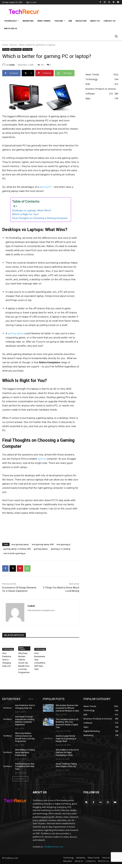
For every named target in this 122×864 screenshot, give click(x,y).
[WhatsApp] (27, 568)
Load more (19, 778)
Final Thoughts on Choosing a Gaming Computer (40, 218)
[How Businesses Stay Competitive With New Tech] (40, 646)
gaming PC (45, 186)
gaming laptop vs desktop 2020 (17, 549)
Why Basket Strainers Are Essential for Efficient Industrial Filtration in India (67, 708)
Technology (27, 49)
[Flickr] (100, 802)
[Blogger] (86, 802)
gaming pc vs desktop (60, 549)
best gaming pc (64, 544)
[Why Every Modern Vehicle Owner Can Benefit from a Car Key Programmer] (24, 646)
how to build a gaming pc (14, 553)
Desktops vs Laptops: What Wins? (31, 210)
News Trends (16, 49)
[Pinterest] (20, 568)
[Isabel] (4, 64)
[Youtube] (118, 2)
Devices (13, 44)
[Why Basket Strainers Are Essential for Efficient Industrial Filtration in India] (48, 708)
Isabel (12, 65)
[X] (109, 2)
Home (5, 44)
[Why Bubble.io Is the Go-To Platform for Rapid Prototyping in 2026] (48, 752)
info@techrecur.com (53, 846)
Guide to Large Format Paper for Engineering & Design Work (66, 739)
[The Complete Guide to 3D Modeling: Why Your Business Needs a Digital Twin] (48, 722)
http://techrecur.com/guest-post (41, 610)
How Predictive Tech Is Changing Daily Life (6, 659)
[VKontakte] (115, 802)
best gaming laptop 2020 (43, 544)
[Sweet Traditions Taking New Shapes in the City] (48, 766)
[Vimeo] (113, 2)
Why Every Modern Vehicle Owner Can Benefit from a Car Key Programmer (24, 663)
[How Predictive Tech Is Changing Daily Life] (8, 646)
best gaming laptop (20, 544)
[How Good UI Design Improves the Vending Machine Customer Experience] (7, 719)
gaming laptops (41, 549)
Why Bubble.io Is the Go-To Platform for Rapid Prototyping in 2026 (67, 752)
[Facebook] (100, 2)
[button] (116, 36)
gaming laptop (16, 333)
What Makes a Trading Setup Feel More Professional (25, 752)
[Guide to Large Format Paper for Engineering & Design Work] (48, 738)
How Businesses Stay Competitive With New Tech (24, 766)
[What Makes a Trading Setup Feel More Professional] (7, 752)
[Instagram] (105, 2)
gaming (42, 458)
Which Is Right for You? (25, 214)
